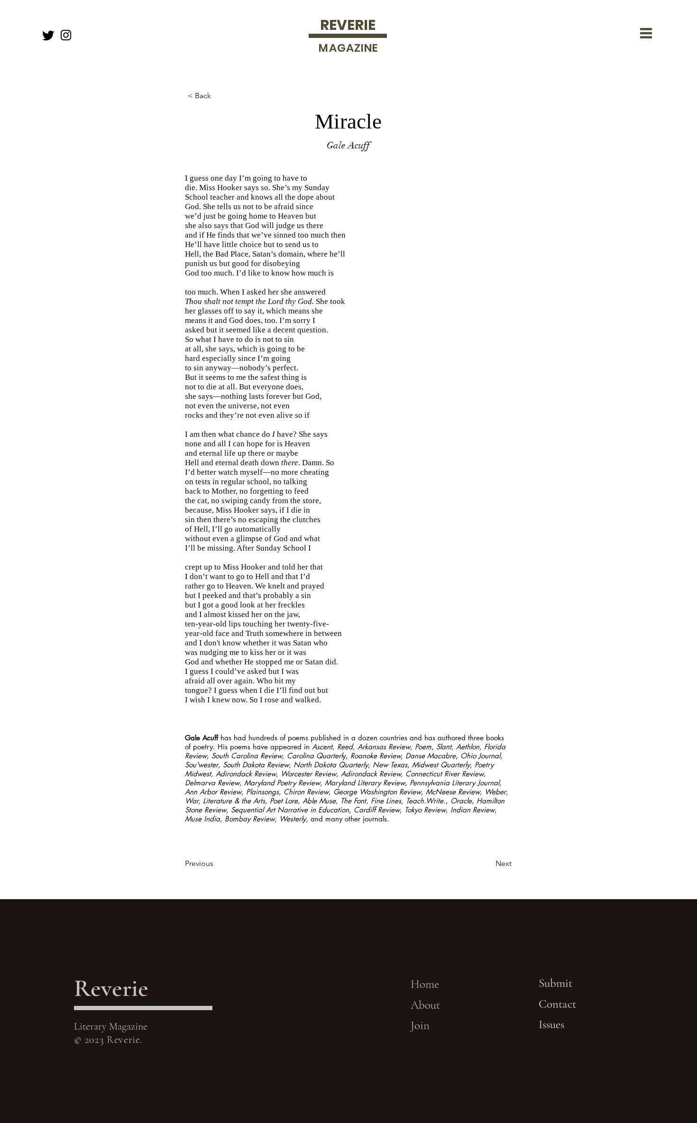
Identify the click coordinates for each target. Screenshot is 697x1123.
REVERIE (348, 25)
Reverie (111, 988)
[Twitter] (48, 35)
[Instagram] (66, 35)
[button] (646, 33)
